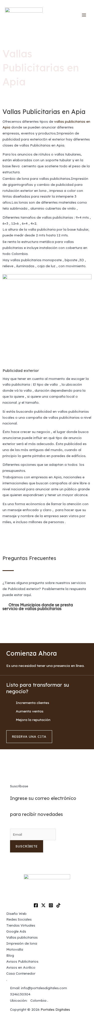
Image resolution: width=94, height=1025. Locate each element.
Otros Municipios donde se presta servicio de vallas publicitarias (38, 606)
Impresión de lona (21, 943)
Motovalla (14, 949)
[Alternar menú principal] (84, 15)
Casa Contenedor (20, 973)
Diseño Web (16, 913)
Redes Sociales (19, 919)
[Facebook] (36, 905)
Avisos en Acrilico (20, 967)
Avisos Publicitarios (22, 961)
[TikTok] (58, 905)
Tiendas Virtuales (20, 925)
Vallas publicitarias (22, 937)
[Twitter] (43, 905)
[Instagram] (51, 905)
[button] (47, 607)
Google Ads (16, 931)
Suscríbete (27, 846)
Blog (10, 955)
